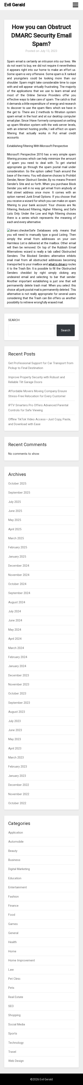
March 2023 (16, 757)
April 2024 (14, 639)
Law (11, 969)
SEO (11, 1006)
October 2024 (17, 584)
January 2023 (17, 776)
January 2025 (17, 556)
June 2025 (15, 511)
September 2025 (19, 492)
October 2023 (17, 693)
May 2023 (14, 739)
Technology (16, 1043)
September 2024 (19, 593)
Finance (13, 905)
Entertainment (17, 887)
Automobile (16, 841)
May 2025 (14, 520)
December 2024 (18, 565)
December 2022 (18, 785)
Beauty (12, 851)
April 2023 (14, 748)
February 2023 (17, 766)
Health (12, 942)
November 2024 (18, 575)
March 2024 (16, 648)
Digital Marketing (19, 869)
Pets (11, 988)
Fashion (13, 896)
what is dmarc (58, 264)
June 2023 (15, 730)
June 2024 (15, 620)
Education (14, 878)
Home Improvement (21, 960)
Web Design (16, 1061)
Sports (12, 1033)
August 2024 (16, 602)
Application (15, 832)
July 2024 (14, 611)
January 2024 (17, 666)
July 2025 (14, 502)
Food (11, 915)
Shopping (14, 1015)
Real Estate (15, 997)
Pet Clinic (14, 979)
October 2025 (17, 483)
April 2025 (14, 529)
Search (14, 320)
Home (12, 951)
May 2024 (14, 629)
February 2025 (17, 547)
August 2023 (16, 712)
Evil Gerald (14, 4)
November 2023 (18, 684)
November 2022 (18, 794)
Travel (12, 1052)
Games (13, 924)
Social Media (16, 1024)
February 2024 (17, 657)
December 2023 (18, 675)
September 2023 (19, 703)
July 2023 (14, 721)
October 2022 (17, 803)
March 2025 (16, 538)
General (13, 933)
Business (14, 860)
